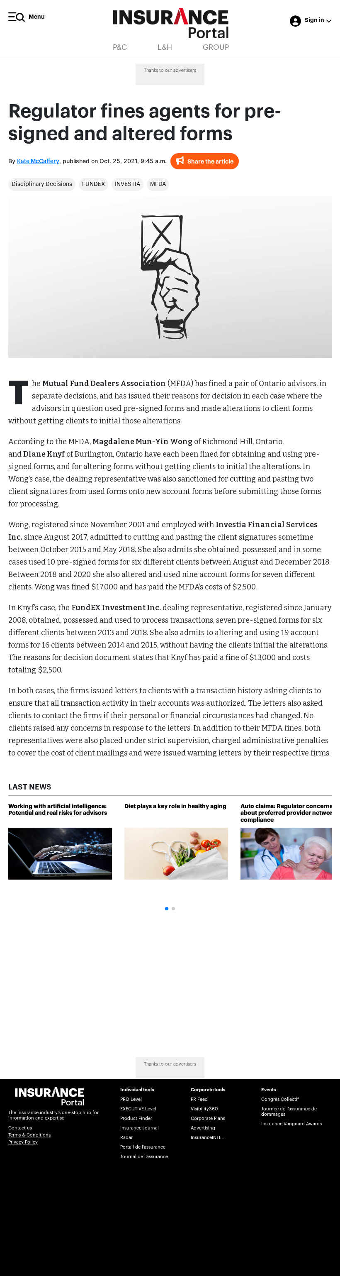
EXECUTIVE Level (138, 1109)
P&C (120, 47)
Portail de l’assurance (142, 1147)
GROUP (216, 47)
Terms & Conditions (29, 1135)
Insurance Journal (139, 1128)
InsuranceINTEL (207, 1137)
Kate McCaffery (38, 161)
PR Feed (199, 1099)
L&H (165, 47)
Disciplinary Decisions (42, 184)
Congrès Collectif (280, 1099)
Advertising (203, 1128)
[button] (166, 908)
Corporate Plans (208, 1118)
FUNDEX (93, 184)
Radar (126, 1137)
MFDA (158, 184)
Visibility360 (204, 1109)
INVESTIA (127, 184)
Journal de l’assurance (144, 1156)
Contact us (20, 1128)
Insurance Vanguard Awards (291, 1124)
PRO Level (131, 1099)
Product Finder (136, 1118)
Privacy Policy (23, 1142)
